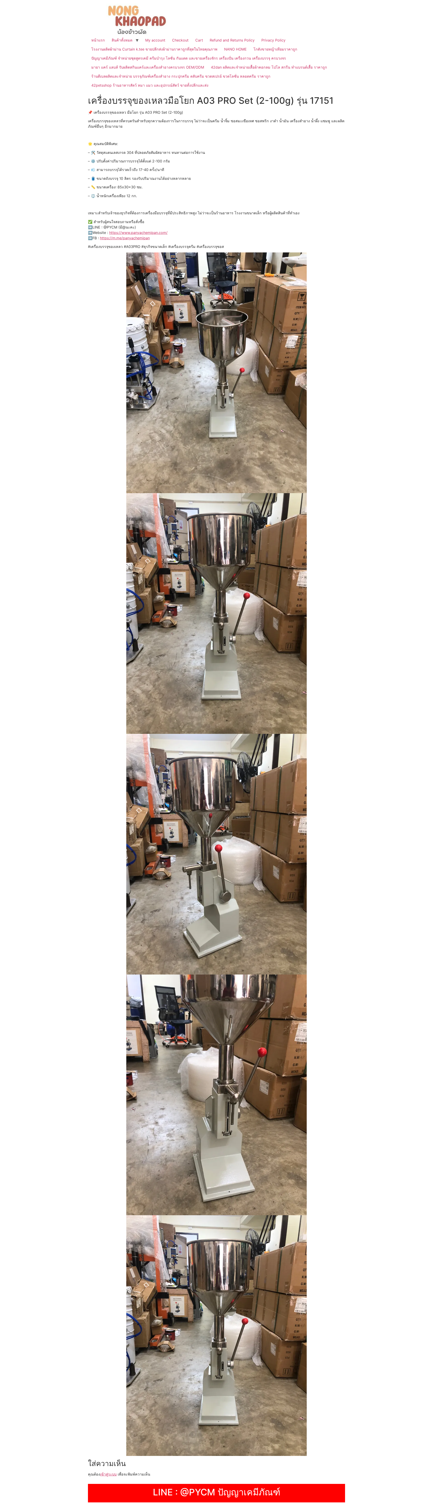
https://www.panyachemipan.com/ (138, 232)
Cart (199, 40)
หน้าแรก (98, 40)
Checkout (180, 40)
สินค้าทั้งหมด (122, 40)
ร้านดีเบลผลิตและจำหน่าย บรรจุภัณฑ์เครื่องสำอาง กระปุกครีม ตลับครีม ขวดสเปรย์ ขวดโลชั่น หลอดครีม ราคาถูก (180, 76)
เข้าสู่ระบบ (108, 1474)
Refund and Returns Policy (232, 40)
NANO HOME (235, 49)
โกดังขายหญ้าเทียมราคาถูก (275, 49)
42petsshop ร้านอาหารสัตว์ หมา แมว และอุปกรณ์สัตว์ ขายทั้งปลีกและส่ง (149, 85)
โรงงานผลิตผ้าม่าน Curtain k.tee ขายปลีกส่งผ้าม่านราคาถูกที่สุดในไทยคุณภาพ (154, 49)
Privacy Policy (273, 40)
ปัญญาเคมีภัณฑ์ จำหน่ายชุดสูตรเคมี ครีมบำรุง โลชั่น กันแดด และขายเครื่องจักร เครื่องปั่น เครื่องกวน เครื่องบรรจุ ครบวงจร (188, 58)
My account (155, 40)
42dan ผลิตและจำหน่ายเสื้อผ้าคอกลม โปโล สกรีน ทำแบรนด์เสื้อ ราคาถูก (269, 67)
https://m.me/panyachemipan (125, 238)
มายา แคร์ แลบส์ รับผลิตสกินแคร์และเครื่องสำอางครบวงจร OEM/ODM (147, 67)
